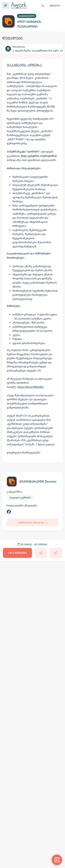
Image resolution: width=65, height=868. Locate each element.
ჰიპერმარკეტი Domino (38, 481)
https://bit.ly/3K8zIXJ (30, 386)
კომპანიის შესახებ (31, 522)
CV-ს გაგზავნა (17, 552)
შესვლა (55, 5)
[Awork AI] (57, 860)
